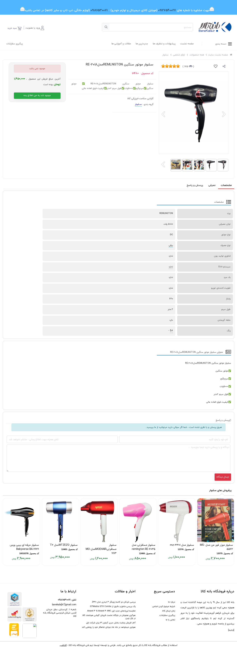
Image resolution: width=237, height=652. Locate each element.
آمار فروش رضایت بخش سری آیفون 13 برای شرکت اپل (111, 622)
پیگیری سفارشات (14, 43)
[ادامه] (231, 630)
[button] (35, 27)
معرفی (212, 185)
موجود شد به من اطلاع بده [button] (37, 95)
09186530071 (64, 599)
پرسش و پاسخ (195, 185)
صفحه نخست (186, 43)
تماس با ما (170, 619)
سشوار (138, 104)
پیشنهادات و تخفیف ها (164, 43)
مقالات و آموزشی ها (121, 43)
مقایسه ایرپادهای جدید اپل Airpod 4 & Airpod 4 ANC (111, 610)
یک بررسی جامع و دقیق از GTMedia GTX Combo (113, 606)
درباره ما (171, 601)
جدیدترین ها (142, 43)
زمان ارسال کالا (168, 610)
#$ (171, 330)
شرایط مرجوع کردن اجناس (163, 606)
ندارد (171, 266)
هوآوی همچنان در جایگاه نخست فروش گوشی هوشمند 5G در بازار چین (109, 617)
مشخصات (226, 185)
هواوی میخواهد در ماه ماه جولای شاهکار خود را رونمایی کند (109, 627)
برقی (171, 245)
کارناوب (63, 645)
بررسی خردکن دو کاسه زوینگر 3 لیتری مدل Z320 (114, 601)
